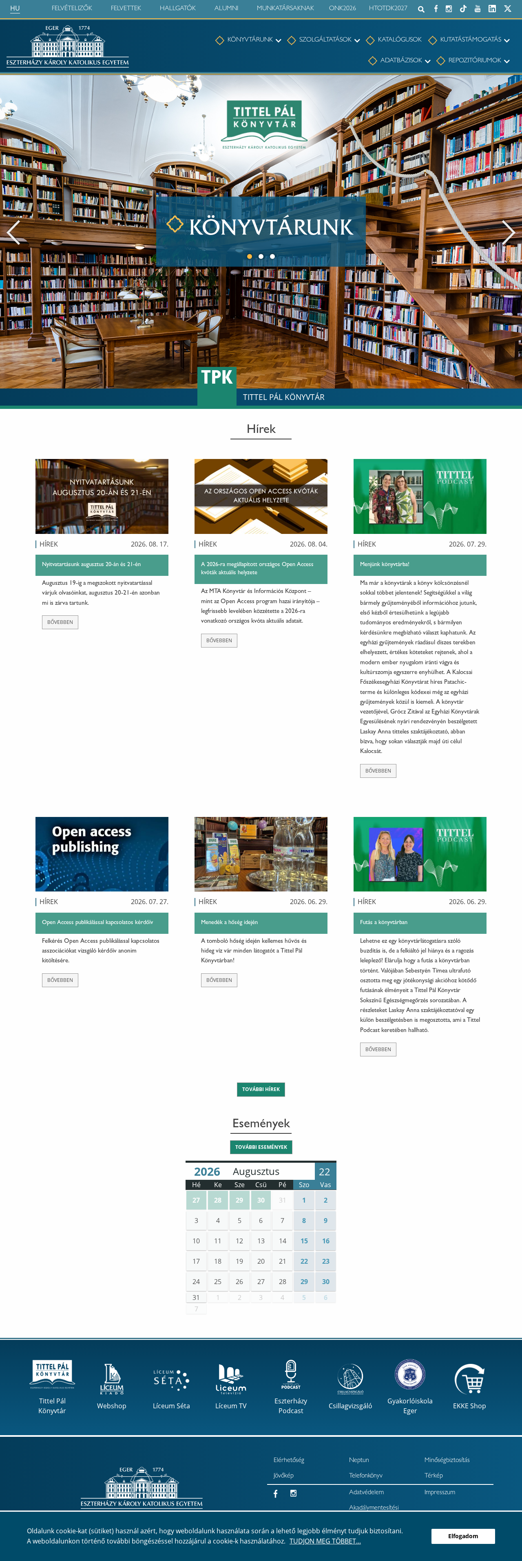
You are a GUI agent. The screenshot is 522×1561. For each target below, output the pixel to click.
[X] (507, 7)
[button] (196, 1200)
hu (15, 8)
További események (261, 1147)
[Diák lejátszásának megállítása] (511, 86)
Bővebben (60, 622)
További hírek (261, 1089)
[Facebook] (436, 7)
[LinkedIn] (492, 7)
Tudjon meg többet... (325, 1541)
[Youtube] (477, 7)
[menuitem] (244, 41)
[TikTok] (463, 7)
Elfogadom (463, 1536)
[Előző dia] (13, 232)
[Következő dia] (509, 232)
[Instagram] (449, 7)
